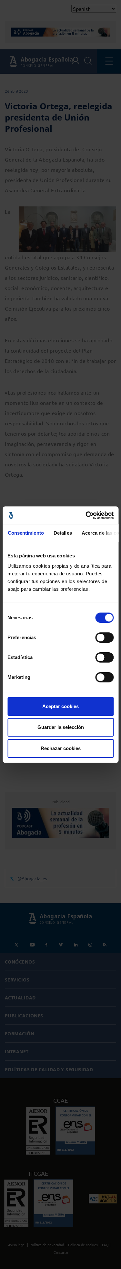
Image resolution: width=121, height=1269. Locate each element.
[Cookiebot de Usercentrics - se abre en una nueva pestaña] (86, 515)
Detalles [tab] (62, 533)
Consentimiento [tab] (25, 533)
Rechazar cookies (61, 748)
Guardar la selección (60, 727)
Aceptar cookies (60, 706)
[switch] (104, 637)
